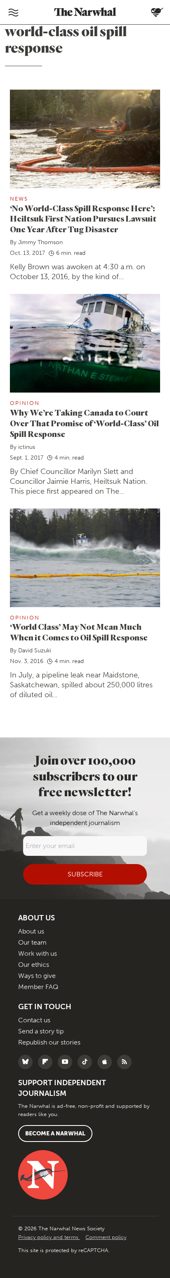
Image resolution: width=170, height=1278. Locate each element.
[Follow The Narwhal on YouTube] (67, 1062)
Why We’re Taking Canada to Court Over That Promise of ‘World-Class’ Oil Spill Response (84, 423)
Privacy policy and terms (49, 1237)
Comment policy (105, 1237)
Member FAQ (38, 987)
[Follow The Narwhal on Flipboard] (47, 1062)
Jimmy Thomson (40, 242)
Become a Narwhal (55, 1133)
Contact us (34, 1020)
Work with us (37, 953)
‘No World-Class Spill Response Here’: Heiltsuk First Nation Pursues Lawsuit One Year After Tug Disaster (83, 219)
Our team (32, 942)
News (19, 199)
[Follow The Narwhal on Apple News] (106, 1062)
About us (31, 931)
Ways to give (37, 976)
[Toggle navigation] (13, 12)
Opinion (25, 403)
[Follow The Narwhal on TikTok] (87, 1062)
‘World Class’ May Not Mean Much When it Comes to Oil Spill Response (79, 632)
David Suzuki (34, 650)
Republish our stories (49, 1042)
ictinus (26, 447)
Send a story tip (41, 1031)
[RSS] (126, 1062)
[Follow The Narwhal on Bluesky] (27, 1062)
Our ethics (33, 964)
